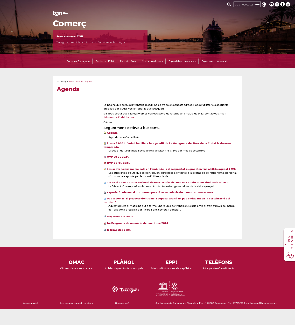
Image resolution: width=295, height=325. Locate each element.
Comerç (69, 23)
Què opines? (122, 303)
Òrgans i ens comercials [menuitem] (214, 61)
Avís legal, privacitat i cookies (76, 303)
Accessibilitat (30, 303)
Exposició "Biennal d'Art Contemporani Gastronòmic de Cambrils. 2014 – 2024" (160, 192)
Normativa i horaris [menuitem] (152, 61)
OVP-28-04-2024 (118, 162)
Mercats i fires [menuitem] (128, 61)
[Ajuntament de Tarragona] (60, 14)
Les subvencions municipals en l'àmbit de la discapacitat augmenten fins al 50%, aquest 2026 (171, 169)
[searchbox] (229, 4)
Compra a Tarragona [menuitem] (78, 61)
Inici (71, 81)
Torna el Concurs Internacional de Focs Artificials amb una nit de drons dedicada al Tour (168, 182)
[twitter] (277, 4)
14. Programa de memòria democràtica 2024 (137, 223)
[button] (264, 4)
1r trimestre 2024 (119, 230)
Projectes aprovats (120, 216)
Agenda (112, 132)
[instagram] (288, 4)
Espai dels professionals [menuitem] (182, 61)
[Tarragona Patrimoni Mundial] (170, 296)
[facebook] (283, 4)
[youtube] (272, 4)
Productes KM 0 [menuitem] (104, 61)
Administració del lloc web (119, 117)
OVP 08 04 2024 (118, 156)
